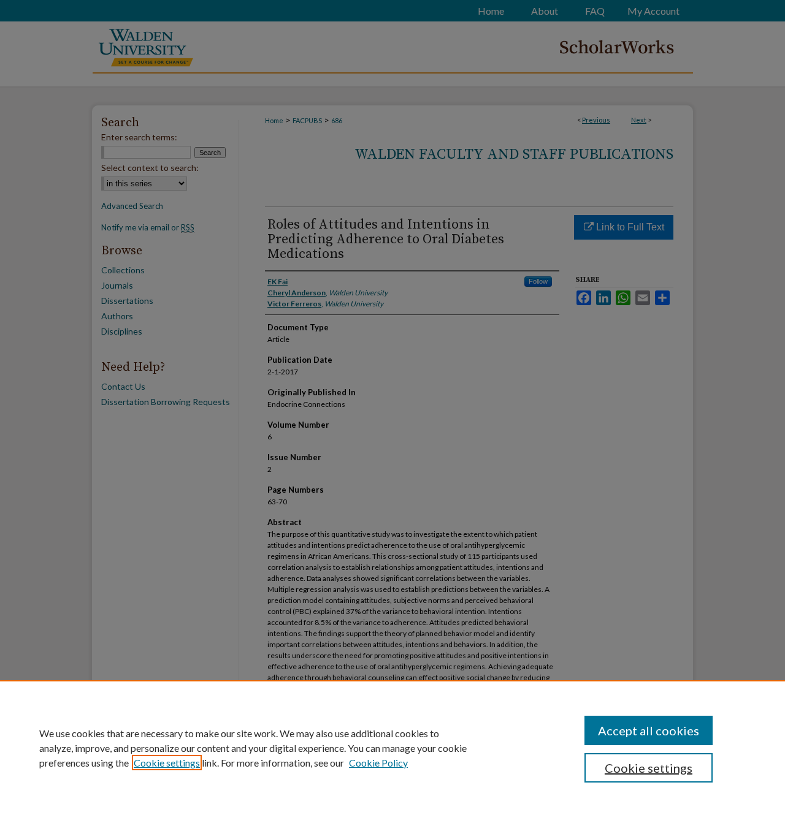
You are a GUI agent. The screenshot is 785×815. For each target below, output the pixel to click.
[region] (392, 747)
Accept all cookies (648, 730)
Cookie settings (167, 762)
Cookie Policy (378, 762)
